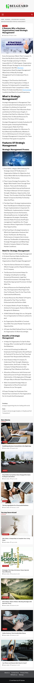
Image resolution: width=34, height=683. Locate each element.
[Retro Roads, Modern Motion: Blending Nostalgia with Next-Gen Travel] (17, 589)
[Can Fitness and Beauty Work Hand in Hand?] (17, 650)
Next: (17, 411)
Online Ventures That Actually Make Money (14, 633)
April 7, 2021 (14, 35)
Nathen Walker (7, 448)
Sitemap (21, 674)
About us (7, 672)
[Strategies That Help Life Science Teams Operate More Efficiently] (17, 557)
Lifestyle (5, 659)
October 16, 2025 (15, 635)
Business (5, 26)
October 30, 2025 (15, 605)
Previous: (16, 405)
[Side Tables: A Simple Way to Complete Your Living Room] (17, 525)
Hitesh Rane (6, 35)
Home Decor (5, 534)
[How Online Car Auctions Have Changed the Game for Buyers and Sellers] (17, 462)
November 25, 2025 (16, 574)
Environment (27, 90)
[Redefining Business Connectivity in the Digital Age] (17, 433)
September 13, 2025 (16, 665)
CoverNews (13, 680)
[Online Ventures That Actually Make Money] (17, 620)
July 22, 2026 (14, 542)
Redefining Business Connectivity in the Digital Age (16, 446)
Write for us (14, 674)
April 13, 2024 (14, 479)
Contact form (15, 672)
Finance (4, 629)
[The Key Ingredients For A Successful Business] (17, 492)
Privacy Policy (24, 672)
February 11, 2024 (15, 507)
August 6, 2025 (15, 448)
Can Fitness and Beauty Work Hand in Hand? (14, 663)
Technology (5, 566)
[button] (2, 14)
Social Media (5, 597)
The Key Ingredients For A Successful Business (15, 505)
